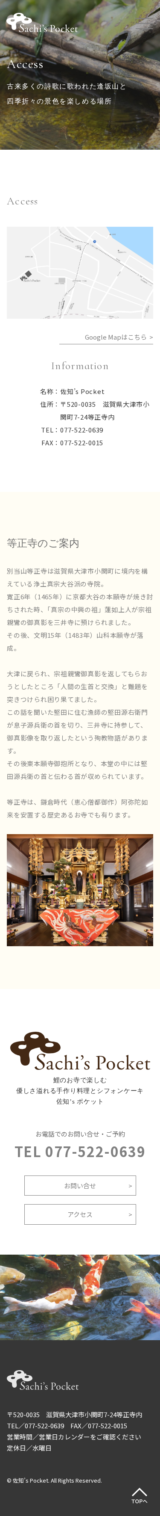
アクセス (80, 1214)
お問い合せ (80, 1185)
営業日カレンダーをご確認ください (90, 1436)
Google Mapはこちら (116, 336)
